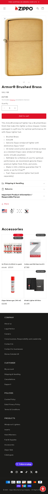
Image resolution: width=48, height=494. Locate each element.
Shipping (12, 99)
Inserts (7, 430)
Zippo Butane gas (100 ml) (11, 300)
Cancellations (9, 379)
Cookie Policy (10, 399)
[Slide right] (28, 82)
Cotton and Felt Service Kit (34, 264)
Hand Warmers (10, 435)
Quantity (5, 103)
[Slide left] (19, 82)
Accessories (9, 445)
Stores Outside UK (11, 354)
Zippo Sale (8, 450)
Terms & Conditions (12, 409)
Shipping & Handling (12, 374)
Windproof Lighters (12, 424)
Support (7, 384)
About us (8, 324)
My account (9, 369)
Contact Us (8, 344)
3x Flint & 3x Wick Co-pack (12, 264)
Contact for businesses (13, 349)
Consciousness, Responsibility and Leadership (22, 339)
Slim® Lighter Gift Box (32, 300)
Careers (7, 334)
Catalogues (9, 455)
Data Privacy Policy (12, 404)
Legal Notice (9, 329)
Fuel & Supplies (10, 440)
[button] (4, 8)
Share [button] (6, 204)
